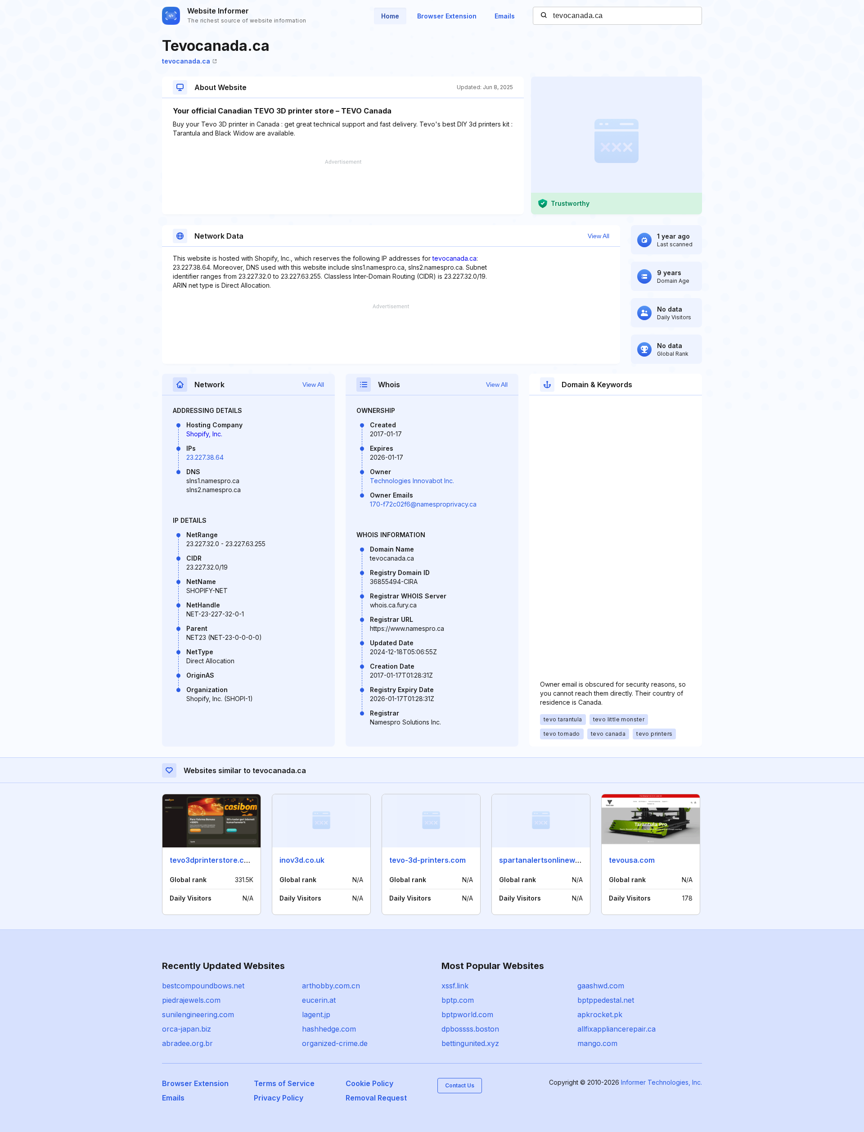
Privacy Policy (278, 1097)
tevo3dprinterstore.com (212, 860)
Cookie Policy (369, 1083)
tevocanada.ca (186, 61)
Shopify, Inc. (204, 434)
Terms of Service (284, 1083)
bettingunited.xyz (470, 1043)
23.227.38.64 (205, 457)
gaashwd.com (600, 985)
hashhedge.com (329, 1028)
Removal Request (376, 1097)
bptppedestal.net (605, 1000)
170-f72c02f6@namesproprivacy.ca (423, 504)
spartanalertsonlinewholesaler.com (562, 860)
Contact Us (459, 1085)
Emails (505, 16)
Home (390, 16)
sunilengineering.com (198, 1014)
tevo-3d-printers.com (427, 860)
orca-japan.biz (186, 1028)
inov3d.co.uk (301, 860)
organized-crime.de (335, 1043)
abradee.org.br (187, 1043)
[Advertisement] (343, 187)
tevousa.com (632, 860)
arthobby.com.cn (331, 985)
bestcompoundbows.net (203, 985)
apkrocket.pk (599, 1014)
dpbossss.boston (470, 1028)
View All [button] (598, 236)
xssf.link (454, 985)
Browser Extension (447, 16)
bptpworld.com (467, 1014)
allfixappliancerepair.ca (616, 1028)
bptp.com (457, 1000)
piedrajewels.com (191, 1000)
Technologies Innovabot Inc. (412, 480)
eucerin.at (319, 1000)
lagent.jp (316, 1014)
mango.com (597, 1043)
